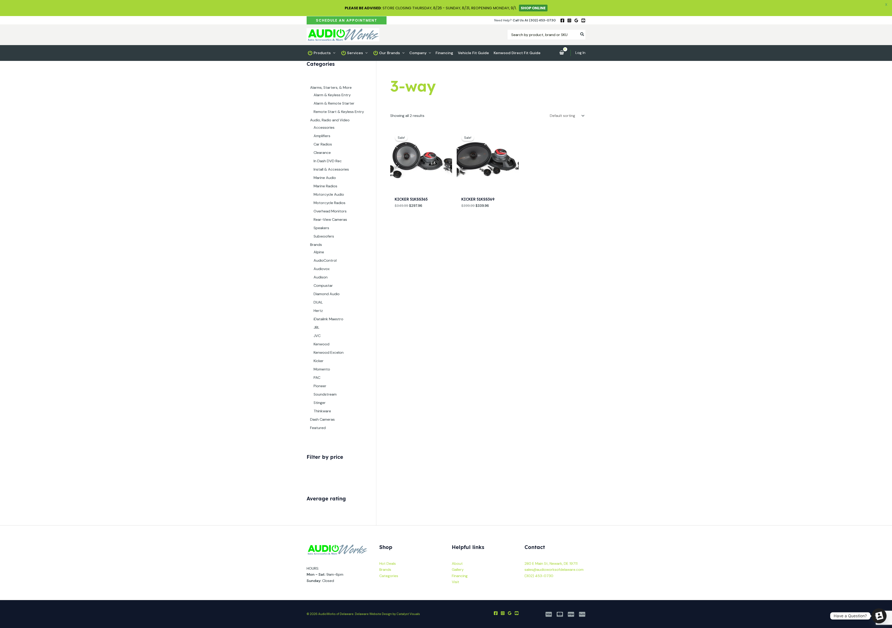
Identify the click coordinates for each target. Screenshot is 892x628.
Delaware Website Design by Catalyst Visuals (387, 614)
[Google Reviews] (576, 20)
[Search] (582, 35)
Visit (455, 581)
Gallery (458, 569)
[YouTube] (583, 20)
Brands (385, 569)
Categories (388, 575)
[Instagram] (569, 20)
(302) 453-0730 (539, 575)
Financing (460, 575)
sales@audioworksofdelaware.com (554, 569)
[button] (347, 20)
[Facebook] (562, 20)
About (457, 563)
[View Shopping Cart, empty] (561, 53)
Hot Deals (387, 563)
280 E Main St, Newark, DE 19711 (551, 563)
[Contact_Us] (879, 616)
